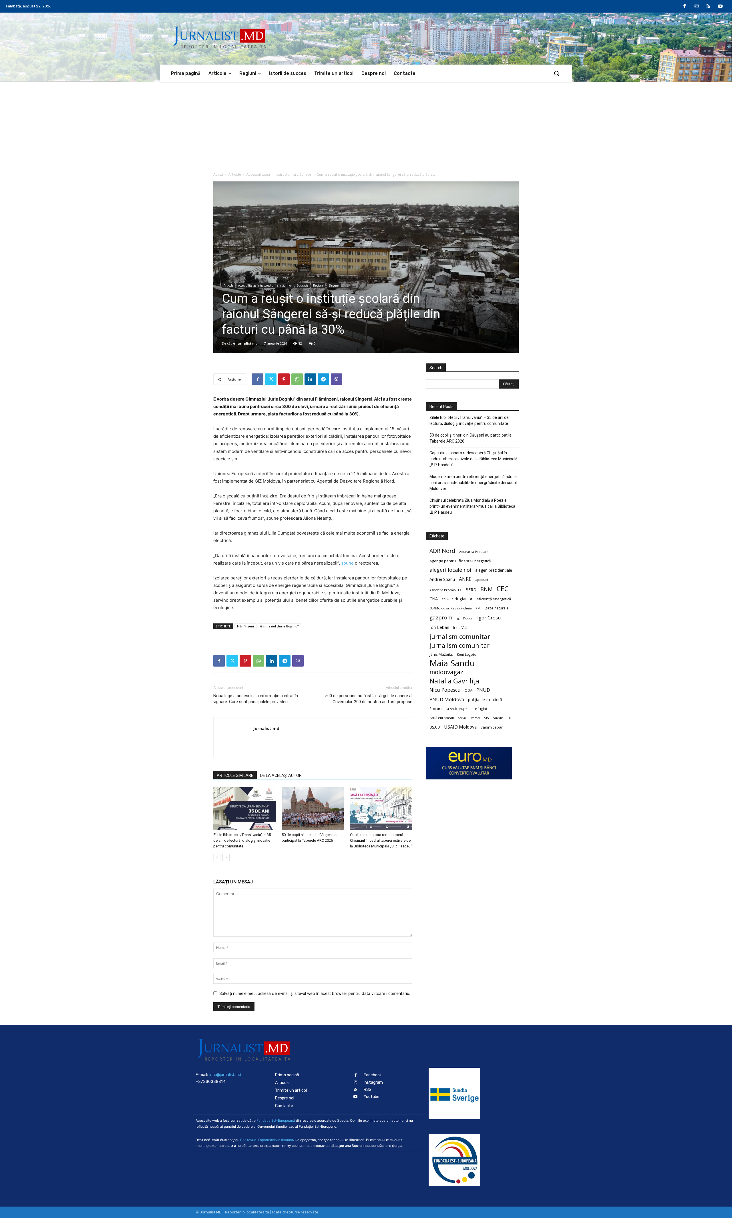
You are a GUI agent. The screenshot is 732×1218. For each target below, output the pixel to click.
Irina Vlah (461, 627)
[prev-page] (216, 857)
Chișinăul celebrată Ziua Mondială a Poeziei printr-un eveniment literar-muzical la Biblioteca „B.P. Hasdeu (472, 506)
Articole (234, 174)
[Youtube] (720, 7)
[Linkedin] (310, 379)
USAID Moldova (460, 727)
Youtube (371, 1096)
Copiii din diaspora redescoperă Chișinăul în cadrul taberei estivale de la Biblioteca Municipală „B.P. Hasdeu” (381, 840)
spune (347, 563)
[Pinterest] (284, 379)
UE (510, 718)
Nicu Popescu (445, 690)
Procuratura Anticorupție (449, 708)
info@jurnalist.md (225, 1074)
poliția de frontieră (485, 699)
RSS (367, 1089)
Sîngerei (334, 285)
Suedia (498, 718)
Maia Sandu (452, 663)
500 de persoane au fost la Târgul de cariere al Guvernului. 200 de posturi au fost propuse (368, 698)
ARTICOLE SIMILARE (235, 775)
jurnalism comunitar (459, 636)
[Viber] (336, 379)
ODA (468, 690)
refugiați (481, 708)
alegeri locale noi (450, 570)
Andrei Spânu (442, 579)
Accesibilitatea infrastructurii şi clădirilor (278, 174)
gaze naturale (497, 608)
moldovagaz (446, 672)
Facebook (373, 1075)
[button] (556, 73)
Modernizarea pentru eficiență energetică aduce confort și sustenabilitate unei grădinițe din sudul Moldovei (473, 482)
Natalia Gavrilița (454, 681)
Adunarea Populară (473, 552)
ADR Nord (442, 551)
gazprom (440, 617)
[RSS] (709, 7)
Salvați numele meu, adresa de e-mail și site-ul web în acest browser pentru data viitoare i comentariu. (314, 993)
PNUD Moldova (446, 699)
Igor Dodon (464, 618)
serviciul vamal (469, 718)
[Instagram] (697, 7)
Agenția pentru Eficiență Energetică (460, 560)
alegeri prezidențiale (493, 570)
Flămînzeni (245, 626)
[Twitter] (271, 379)
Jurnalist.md (247, 343)
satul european (441, 717)
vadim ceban (492, 727)
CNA (433, 598)
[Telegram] (323, 379)
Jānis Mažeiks (441, 654)
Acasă (218, 174)
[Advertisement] (366, 125)
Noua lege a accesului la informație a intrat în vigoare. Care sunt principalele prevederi (255, 698)
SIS (486, 718)
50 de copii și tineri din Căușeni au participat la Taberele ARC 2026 (470, 438)
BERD (471, 589)
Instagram (373, 1082)
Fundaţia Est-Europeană (275, 1120)
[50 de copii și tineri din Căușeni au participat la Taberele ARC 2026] (313, 808)
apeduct (482, 579)
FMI (478, 608)
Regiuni (318, 285)
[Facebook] (685, 7)
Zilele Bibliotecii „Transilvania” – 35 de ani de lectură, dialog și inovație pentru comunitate (242, 840)
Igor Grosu (489, 618)
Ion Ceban (439, 627)
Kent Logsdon (467, 654)
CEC (502, 588)
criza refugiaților (457, 598)
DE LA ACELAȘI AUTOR (281, 775)
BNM (486, 589)
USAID (434, 727)
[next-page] (226, 857)
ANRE (465, 579)
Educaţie (302, 285)
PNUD (483, 690)
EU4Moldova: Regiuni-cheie (450, 608)
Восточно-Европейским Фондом (267, 1140)
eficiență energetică (494, 598)
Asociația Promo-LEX (445, 590)
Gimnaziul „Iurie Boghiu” (279, 626)
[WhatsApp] (297, 379)
